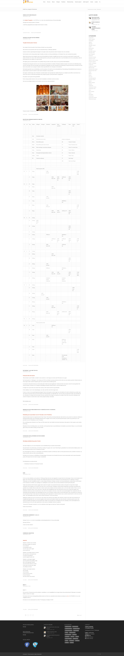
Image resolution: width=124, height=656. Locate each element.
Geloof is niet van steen (93, 60)
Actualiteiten (91, 40)
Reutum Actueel (92, 82)
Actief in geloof (92, 39)
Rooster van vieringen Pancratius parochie (32, 119)
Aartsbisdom (91, 37)
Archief (90, 46)
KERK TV (24, 584)
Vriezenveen (91, 96)
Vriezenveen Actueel (27, 16)
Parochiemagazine (92, 78)
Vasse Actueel (91, 91)
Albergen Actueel (92, 45)
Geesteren (91, 55)
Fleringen (90, 49)
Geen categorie (92, 54)
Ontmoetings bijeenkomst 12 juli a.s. (31, 514)
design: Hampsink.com (38, 654)
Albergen (90, 43)
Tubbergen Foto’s (92, 88)
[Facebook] (98, 654)
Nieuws (90, 73)
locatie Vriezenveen (37, 32)
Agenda (90, 42)
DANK (24, 472)
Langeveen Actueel (92, 66)
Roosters (90, 84)
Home (95, 9)
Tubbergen (91, 85)
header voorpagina (92, 63)
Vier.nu (90, 93)
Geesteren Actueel (92, 57)
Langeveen (91, 64)
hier (25, 626)
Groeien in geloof (92, 61)
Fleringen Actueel (92, 51)
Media (90, 72)
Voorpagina (91, 94)
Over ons (90, 76)
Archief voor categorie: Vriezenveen (30, 9)
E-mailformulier (91, 632)
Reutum (90, 81)
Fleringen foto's (92, 52)
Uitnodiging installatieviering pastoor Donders (34, 435)
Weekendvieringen (92, 99)
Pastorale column (92, 79)
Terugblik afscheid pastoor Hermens (31, 37)
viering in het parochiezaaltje (29, 14)
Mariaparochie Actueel (93, 69)
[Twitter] (100, 654)
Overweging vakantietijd (28, 533)
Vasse (90, 90)
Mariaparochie (91, 67)
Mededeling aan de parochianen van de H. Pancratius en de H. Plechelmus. (39, 409)
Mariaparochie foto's (93, 70)
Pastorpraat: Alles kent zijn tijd (30, 370)
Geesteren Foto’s (92, 58)
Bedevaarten (91, 48)
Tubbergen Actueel (92, 87)
